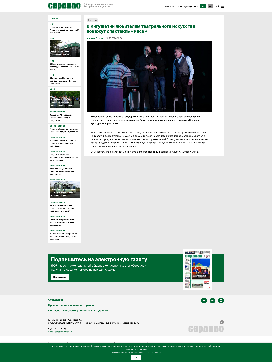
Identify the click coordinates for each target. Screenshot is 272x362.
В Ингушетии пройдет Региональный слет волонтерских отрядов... (62, 102)
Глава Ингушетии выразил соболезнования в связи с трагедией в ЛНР (63, 192)
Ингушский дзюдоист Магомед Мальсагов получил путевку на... (64, 130)
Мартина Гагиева (95, 38)
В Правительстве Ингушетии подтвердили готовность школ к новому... (64, 67)
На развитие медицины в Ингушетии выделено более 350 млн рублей (64, 30)
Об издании (55, 299)
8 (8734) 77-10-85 (57, 328)
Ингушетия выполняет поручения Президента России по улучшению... (64, 157)
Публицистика (190, 6)
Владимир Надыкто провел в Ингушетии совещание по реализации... (63, 143)
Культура (92, 20)
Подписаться (59, 277)
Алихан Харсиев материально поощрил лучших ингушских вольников (63, 236)
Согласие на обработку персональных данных (78, 310)
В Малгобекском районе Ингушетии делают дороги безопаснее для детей (62, 208)
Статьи (178, 6)
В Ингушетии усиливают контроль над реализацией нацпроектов (62, 171)
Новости (169, 6)
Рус (203, 6)
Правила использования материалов (71, 305)
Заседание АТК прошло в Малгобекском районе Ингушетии (61, 118)
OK (136, 357)
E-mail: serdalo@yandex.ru (60, 331)
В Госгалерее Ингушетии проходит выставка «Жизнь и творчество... (63, 81)
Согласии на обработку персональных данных (141, 352)
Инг (210, 6)
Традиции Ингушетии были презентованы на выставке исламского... (62, 222)
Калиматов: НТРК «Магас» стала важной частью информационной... (63, 51)
